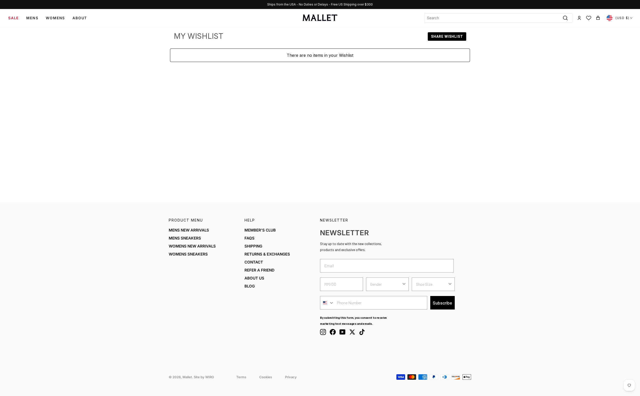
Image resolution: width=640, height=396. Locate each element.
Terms (241, 377)
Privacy (291, 377)
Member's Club (260, 230)
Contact (253, 262)
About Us (254, 278)
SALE (13, 18)
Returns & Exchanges (267, 254)
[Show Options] (404, 284)
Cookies (265, 377)
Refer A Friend (259, 270)
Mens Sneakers (185, 238)
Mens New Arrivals (189, 230)
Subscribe (442, 303)
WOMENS (55, 18)
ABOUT (79, 18)
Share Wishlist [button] (447, 36)
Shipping (253, 246)
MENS (32, 18)
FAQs (249, 238)
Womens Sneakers (188, 254)
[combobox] (498, 18)
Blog (249, 286)
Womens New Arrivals (192, 246)
